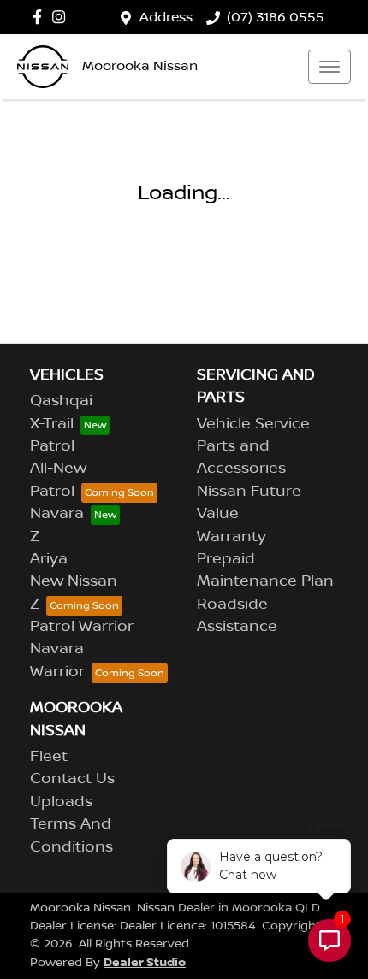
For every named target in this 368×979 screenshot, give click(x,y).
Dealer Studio (145, 962)
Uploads (61, 802)
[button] (329, 67)
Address (166, 17)
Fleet (49, 756)
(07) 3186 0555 (275, 17)
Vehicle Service (253, 424)
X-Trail (52, 424)
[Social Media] (40, 16)
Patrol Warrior (82, 626)
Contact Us (72, 779)
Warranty (231, 537)
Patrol (52, 446)
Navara (57, 513)
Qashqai (61, 401)
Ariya (49, 559)
